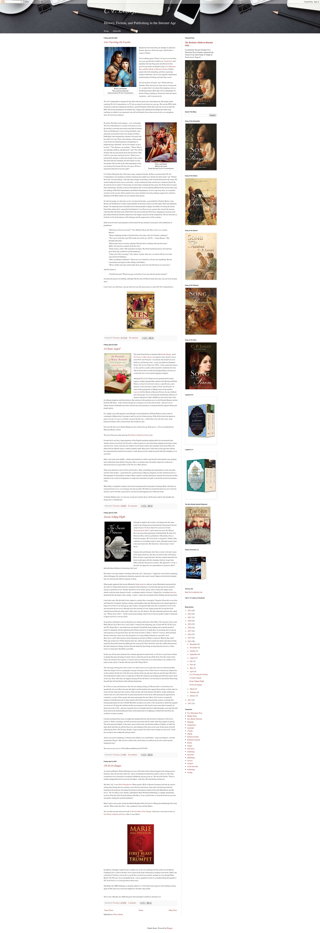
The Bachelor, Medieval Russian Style (199, 44)
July (191, 661)
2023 (190, 610)
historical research (193, 739)
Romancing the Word (141, 530)
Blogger (169, 928)
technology (191, 769)
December (194, 644)
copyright (190, 728)
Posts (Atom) (118, 914)
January (193, 695)
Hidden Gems (192, 716)
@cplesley (167, 61)
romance (190, 763)
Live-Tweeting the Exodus (117, 42)
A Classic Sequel (112, 348)
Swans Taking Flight (114, 517)
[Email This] (143, 338)
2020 (190, 621)
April (192, 671)
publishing (191, 757)
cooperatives (191, 725)
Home (106, 31)
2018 (190, 627)
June (192, 664)
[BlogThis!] (145, 338)
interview (137, 392)
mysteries (190, 754)
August (192, 658)
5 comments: (132, 903)
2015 (190, 637)
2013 (190, 700)
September (194, 654)
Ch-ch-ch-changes (112, 765)
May (192, 668)
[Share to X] (148, 338)
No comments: (134, 338)
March (192, 689)
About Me (117, 31)
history (189, 742)
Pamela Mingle (166, 354)
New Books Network (194, 719)
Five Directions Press (194, 713)
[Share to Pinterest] (152, 338)
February (193, 692)
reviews (190, 760)
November (194, 647)
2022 (190, 614)
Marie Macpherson (125, 784)
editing (189, 733)
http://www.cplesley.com (193, 592)
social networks (192, 766)
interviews (190, 748)
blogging (190, 722)
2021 (190, 617)
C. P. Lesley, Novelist (132, 10)
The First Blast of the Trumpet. (141, 811)
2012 (190, 703)
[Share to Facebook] (150, 338)
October (193, 651)
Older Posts (173, 910)
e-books (190, 731)
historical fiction (193, 736)
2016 (190, 634)
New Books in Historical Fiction (157, 69)
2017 (190, 631)
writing (189, 772)
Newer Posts (108, 910)
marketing (190, 751)
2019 (190, 624)
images (189, 745)
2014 (190, 641)
